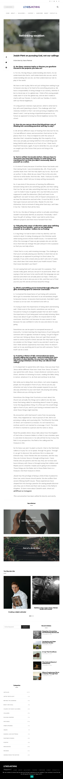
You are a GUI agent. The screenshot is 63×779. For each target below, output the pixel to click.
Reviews (6, 750)
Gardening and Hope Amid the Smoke (49, 642)
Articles (6, 692)
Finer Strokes (8, 725)
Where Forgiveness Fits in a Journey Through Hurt (50, 673)
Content (30, 13)
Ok (32, 776)
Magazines (21, 13)
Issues (5, 729)
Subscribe (39, 13)
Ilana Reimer (31, 503)
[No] (61, 774)
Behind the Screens (10, 700)
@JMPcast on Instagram (22, 491)
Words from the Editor (11, 755)
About (13, 13)
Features (33, 31)
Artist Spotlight (9, 696)
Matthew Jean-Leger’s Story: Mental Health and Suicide (46, 608)
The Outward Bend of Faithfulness (49, 662)
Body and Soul (8, 704)
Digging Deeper (9, 717)
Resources (7, 746)
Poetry (6, 742)
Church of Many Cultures (12, 709)
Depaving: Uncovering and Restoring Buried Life (50, 631)
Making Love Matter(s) (11, 734)
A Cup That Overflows (49, 652)
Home (8, 13)
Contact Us (53, 13)
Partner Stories (9, 738)
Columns (6, 713)
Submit (46, 13)
